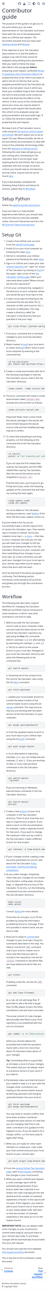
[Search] (38, 3)
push (25, 344)
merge (9, 707)
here (11, 176)
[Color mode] (34, 3)
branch (23, 811)
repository (19, 266)
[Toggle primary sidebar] (3, 4)
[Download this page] (24, 4)
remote (10, 266)
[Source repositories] (19, 4)
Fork (39, 270)
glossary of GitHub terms (24, 148)
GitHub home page (25, 244)
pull (22, 347)
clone (29, 536)
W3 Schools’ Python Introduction (18, 224)
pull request (25, 1171)
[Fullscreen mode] (29, 3)
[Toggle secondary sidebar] (43, 3)
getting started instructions (26, 205)
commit (30, 936)
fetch (16, 682)
